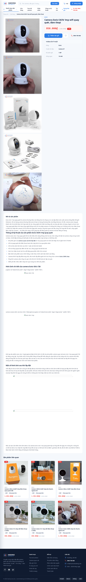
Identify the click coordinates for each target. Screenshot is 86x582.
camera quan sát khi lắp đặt (27, 240)
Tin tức (57, 9)
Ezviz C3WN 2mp (64, 256)
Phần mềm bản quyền (53, 563)
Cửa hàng (21, 9)
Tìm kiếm (55, 3)
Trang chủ (5, 14)
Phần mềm (38, 9)
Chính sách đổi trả (52, 568)
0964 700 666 (77, 35)
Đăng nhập (77, 3)
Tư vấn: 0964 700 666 (76, 9)
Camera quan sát (34, 560)
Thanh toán (50, 571)
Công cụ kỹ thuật (48, 9)
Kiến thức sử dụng (52, 558)
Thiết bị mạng (33, 571)
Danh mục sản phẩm (10, 9)
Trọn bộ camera (29, 9)
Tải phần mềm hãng (52, 560)
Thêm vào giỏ (54, 35)
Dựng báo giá (66, 9)
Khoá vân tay (33, 568)
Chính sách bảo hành (53, 566)
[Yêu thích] (65, 35)
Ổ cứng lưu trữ (33, 566)
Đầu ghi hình (33, 563)
